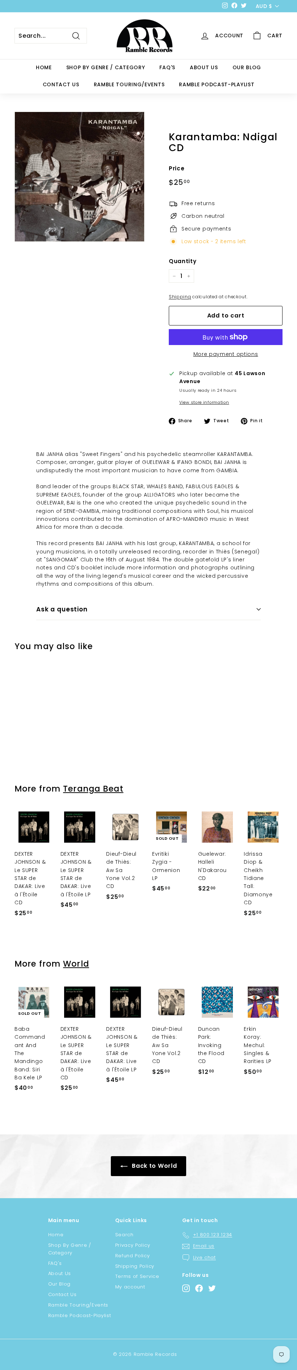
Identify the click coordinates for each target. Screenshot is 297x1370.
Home (44, 67)
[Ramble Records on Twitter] (212, 1288)
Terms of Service (137, 1276)
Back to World (153, 1166)
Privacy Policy (132, 1245)
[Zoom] (79, 176)
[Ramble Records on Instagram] (186, 1288)
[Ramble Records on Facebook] (199, 1288)
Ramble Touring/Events (129, 84)
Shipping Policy (135, 1266)
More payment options (225, 354)
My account (130, 1286)
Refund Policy (132, 1255)
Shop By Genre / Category (105, 67)
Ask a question (62, 609)
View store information (204, 402)
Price (177, 168)
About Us (204, 67)
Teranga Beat (93, 788)
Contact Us (61, 84)
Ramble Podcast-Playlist (216, 84)
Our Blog (247, 67)
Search (124, 1234)
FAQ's (167, 67)
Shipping (180, 297)
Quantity (183, 261)
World (76, 964)
